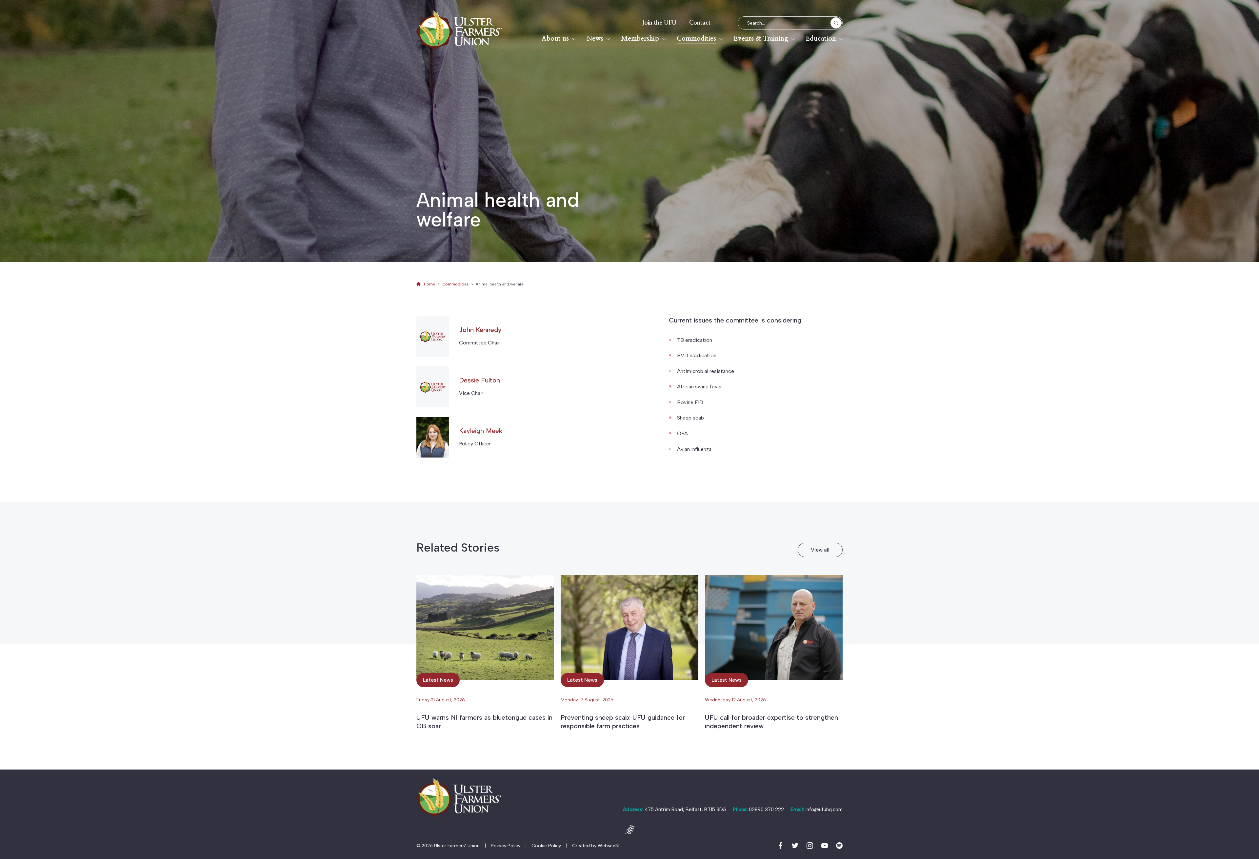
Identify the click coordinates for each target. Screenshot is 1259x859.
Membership (640, 38)
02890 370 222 (766, 809)
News (595, 38)
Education (821, 38)
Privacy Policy (505, 846)
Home (429, 284)
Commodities (696, 38)
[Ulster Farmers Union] (459, 29)
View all (820, 550)
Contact (699, 23)
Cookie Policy (546, 846)
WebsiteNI (608, 846)
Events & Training (761, 38)
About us (555, 38)
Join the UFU (659, 23)
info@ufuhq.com (824, 809)
